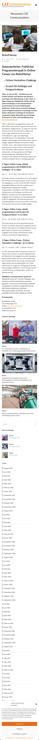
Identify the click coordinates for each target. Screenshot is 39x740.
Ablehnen (19, 729)
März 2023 (7, 619)
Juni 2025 (7, 519)
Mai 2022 (7, 658)
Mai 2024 (7, 569)
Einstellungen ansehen (19, 734)
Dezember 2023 (9, 588)
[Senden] (35, 424)
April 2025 (7, 526)
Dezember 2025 (9, 495)
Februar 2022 (8, 670)
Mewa (4, 346)
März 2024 (7, 577)
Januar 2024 (8, 585)
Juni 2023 (7, 608)
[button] (36, 704)
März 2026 (7, 484)
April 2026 (7, 480)
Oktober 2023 (8, 596)
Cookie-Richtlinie (10, 738)
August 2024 (8, 557)
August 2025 (8, 511)
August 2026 (8, 468)
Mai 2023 (7, 612)
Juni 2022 (7, 654)
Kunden (6, 61)
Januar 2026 (8, 491)
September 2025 (9, 507)
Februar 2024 (8, 581)
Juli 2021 (7, 674)
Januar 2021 (8, 697)
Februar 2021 (8, 693)
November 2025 (9, 499)
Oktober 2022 (8, 639)
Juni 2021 (7, 678)
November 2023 (9, 592)
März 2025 (7, 530)
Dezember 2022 (9, 631)
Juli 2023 (7, 604)
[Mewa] (19, 332)
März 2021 (7, 689)
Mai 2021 (7, 681)
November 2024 (9, 546)
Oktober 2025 (8, 503)
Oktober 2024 (8, 550)
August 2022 (8, 647)
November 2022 (9, 635)
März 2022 (7, 666)
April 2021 (7, 685)
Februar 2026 (8, 488)
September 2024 (9, 553)
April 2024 (7, 573)
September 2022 (9, 643)
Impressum (30, 738)
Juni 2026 (7, 472)
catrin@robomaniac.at (14, 306)
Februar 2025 (8, 534)
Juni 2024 (7, 565)
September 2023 (9, 600)
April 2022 (7, 662)
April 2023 (7, 616)
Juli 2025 (7, 515)
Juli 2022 (7, 650)
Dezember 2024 (9, 542)
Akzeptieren (19, 724)
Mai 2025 (7, 522)
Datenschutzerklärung (20, 738)
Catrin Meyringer (23, 59)
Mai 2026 (7, 476)
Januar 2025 (8, 538)
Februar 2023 (8, 623)
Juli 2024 (7, 561)
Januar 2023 (8, 627)
